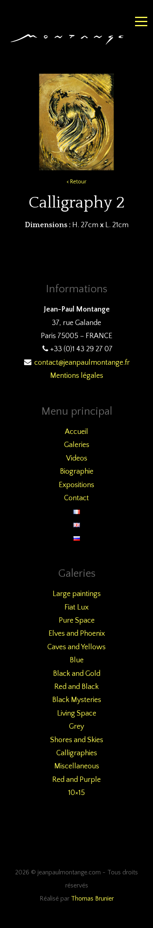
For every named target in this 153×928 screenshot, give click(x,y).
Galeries (76, 445)
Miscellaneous (76, 766)
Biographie (76, 471)
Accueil (76, 432)
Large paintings (77, 594)
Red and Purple (76, 780)
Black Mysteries (76, 700)
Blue (77, 660)
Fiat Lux (76, 607)
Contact (76, 498)
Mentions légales (76, 376)
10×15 (76, 793)
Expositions (76, 485)
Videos (76, 458)
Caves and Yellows (76, 647)
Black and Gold (76, 674)
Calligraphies (76, 753)
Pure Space (77, 620)
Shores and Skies (76, 740)
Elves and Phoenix (77, 634)
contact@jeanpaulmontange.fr (82, 363)
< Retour (76, 181)
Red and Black (76, 687)
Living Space (76, 713)
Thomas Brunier (92, 898)
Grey (76, 727)
